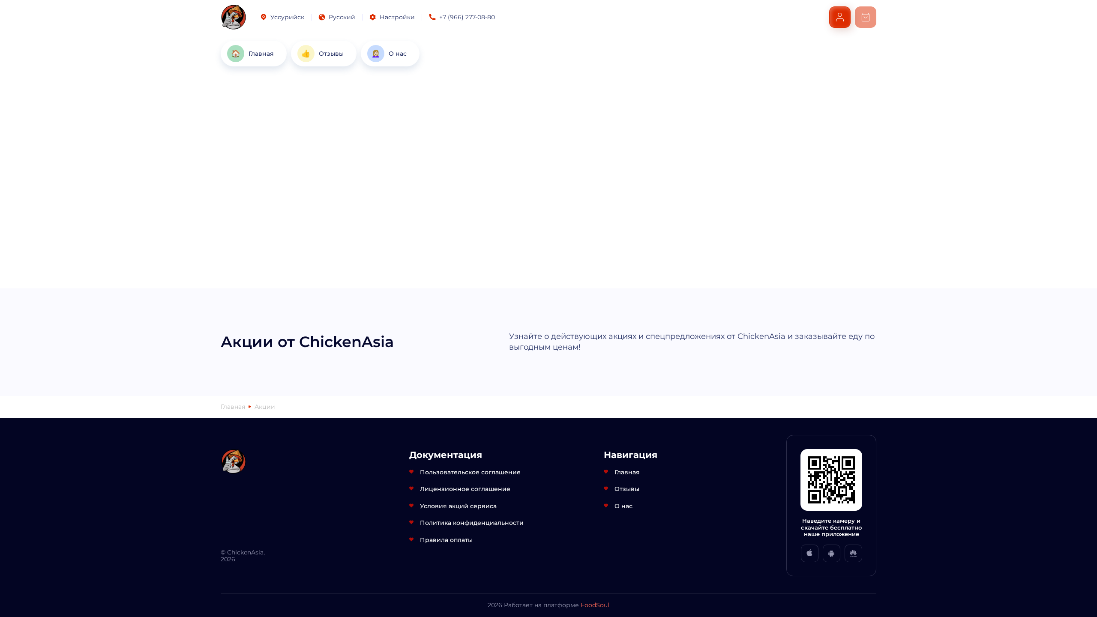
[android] (831, 553)
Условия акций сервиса (458, 506)
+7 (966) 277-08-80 (467, 17)
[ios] (809, 553)
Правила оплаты (446, 540)
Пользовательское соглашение (470, 472)
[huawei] (853, 553)
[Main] (233, 17)
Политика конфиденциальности (472, 523)
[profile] (840, 17)
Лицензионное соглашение (465, 489)
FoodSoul (595, 605)
